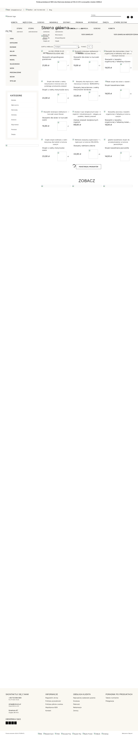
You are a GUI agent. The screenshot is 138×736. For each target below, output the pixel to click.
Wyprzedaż (15, 124)
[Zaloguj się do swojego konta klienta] (124, 16)
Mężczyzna (15, 105)
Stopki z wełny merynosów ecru (55, 90)
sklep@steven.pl (15, 704)
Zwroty (75, 711)
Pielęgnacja (110, 701)
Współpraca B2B (51, 707)
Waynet (130, 733)
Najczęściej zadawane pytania (84, 698)
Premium (14, 129)
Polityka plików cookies (54, 704)
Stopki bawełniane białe (114, 85)
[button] (131, 16)
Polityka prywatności (53, 701)
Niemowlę (14, 110)
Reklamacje (77, 707)
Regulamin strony (51, 698)
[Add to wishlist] (68, 52)
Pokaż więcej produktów (88, 166)
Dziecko (13, 119)
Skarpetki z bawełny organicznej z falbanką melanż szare (117, 122)
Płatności (76, 704)
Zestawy (14, 115)
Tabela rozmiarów (112, 698)
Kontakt (48, 711)
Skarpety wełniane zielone (84, 146)
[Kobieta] (44, 36)
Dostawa (76, 701)
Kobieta (13, 100)
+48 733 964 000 (15, 698)
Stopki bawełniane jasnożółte (117, 148)
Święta (13, 134)
